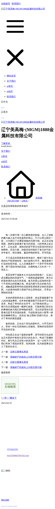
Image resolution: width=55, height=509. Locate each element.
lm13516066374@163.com (18, 455)
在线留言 (5, 3)
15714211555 (12, 449)
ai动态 (4, 161)
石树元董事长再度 (19, 352)
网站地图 (5, 500)
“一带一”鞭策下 (9, 398)
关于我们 (5, 151)
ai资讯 (4, 156)
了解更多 (6, 143)
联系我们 (16, 3)
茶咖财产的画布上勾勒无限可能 (26, 357)
